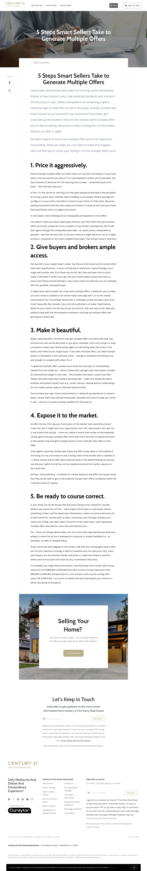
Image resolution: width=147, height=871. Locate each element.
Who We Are (36, 5)
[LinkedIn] (18, 799)
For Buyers (51, 5)
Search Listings (49, 787)
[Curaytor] (19, 812)
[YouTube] (27, 799)
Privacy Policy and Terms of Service (76, 740)
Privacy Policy (133, 837)
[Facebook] (9, 799)
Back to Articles (41, 62)
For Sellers (65, 5)
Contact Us (69, 783)
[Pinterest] (23, 799)
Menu (115, 5)
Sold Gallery (69, 813)
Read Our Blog (48, 806)
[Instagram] (32, 799)
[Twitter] (13, 799)
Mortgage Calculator (73, 809)
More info (112, 867)
